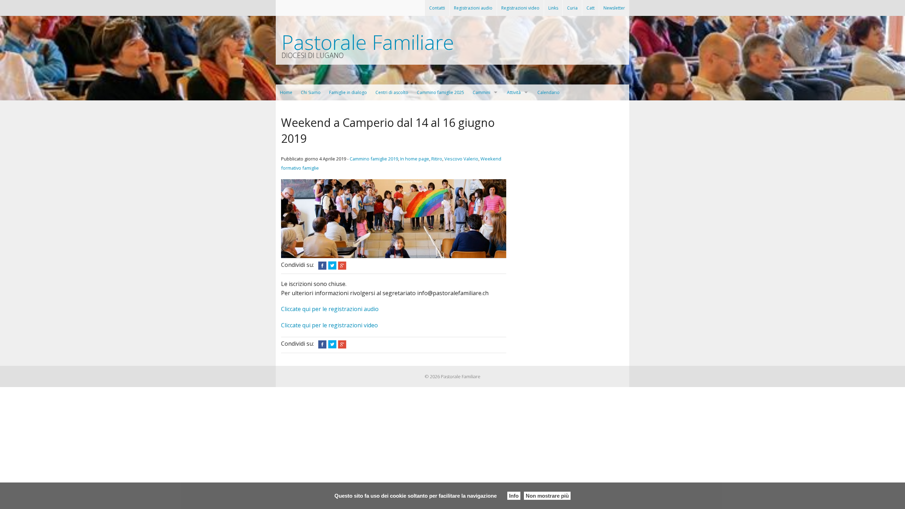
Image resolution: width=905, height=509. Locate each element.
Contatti (437, 8)
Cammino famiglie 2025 (440, 92)
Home (286, 92)
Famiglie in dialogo (348, 92)
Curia (572, 8)
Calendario (548, 92)
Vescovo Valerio (461, 159)
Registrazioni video (520, 8)
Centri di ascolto (391, 92)
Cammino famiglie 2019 (374, 159)
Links (553, 8)
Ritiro (436, 159)
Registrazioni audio (473, 8)
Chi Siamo (311, 92)
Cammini (481, 92)
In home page (414, 159)
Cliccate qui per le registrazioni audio (330, 309)
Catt (590, 8)
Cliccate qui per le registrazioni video (329, 325)
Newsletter (614, 8)
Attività (514, 92)
